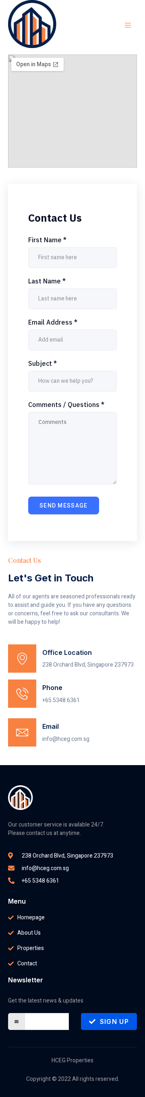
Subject (42, 363)
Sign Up (114, 1021)
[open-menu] (124, 25)
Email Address (52, 322)
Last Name (47, 281)
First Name (47, 240)
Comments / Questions (66, 405)
